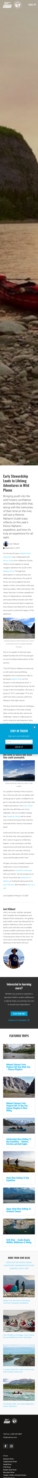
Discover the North (15, 1262)
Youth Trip (23, 1268)
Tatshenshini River (10, 1462)
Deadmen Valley (13, 816)
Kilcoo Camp (8, 560)
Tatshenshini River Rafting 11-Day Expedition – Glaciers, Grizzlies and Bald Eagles (19, 1141)
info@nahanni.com (10, 1437)
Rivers (5, 1456)
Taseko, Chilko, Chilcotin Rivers (14, 1475)
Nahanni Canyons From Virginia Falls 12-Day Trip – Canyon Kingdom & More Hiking (17, 1106)
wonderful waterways (23, 870)
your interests (8, 885)
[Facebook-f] (5, 1446)
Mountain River (8, 1472)
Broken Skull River (10, 1470)
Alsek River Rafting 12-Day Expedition (17, 1179)
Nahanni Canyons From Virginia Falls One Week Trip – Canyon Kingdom (18, 1067)
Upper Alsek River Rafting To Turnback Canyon (18, 1210)
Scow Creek (28, 806)
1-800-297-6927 (16, 1434)
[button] (34, 727)
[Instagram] (11, 1446)
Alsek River (7, 1464)
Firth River (7, 1467)
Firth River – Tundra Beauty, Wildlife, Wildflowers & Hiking (18, 1241)
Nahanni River (8, 571)
